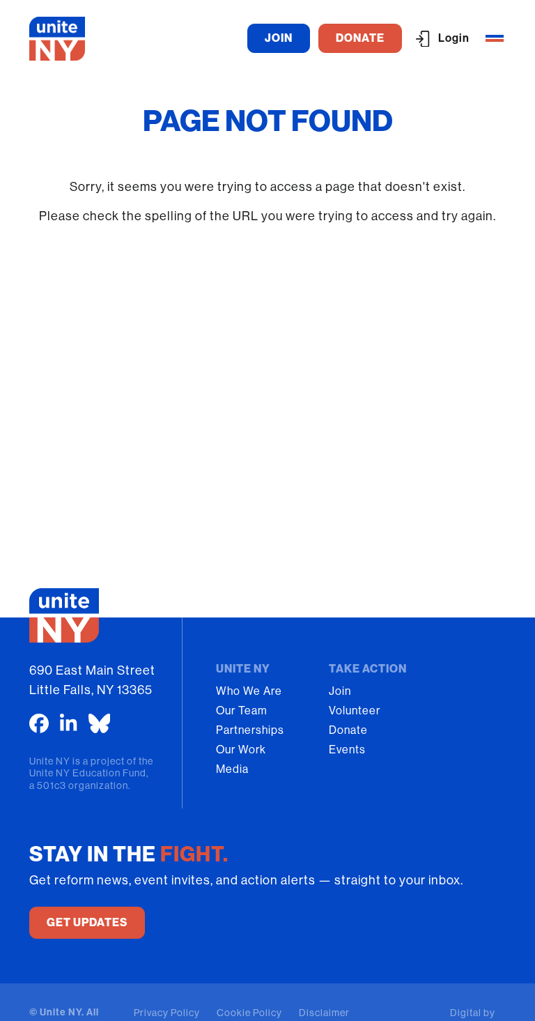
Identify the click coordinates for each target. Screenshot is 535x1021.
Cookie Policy (249, 1012)
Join (340, 691)
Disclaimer (324, 1012)
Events (347, 749)
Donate (348, 730)
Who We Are (249, 691)
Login (454, 38)
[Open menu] (494, 38)
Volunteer (354, 710)
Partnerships (250, 730)
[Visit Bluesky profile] (99, 723)
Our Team (242, 710)
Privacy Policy (167, 1012)
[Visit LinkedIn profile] (68, 723)
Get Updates (87, 922)
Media (232, 769)
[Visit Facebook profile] (39, 723)
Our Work (241, 749)
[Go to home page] (57, 39)
